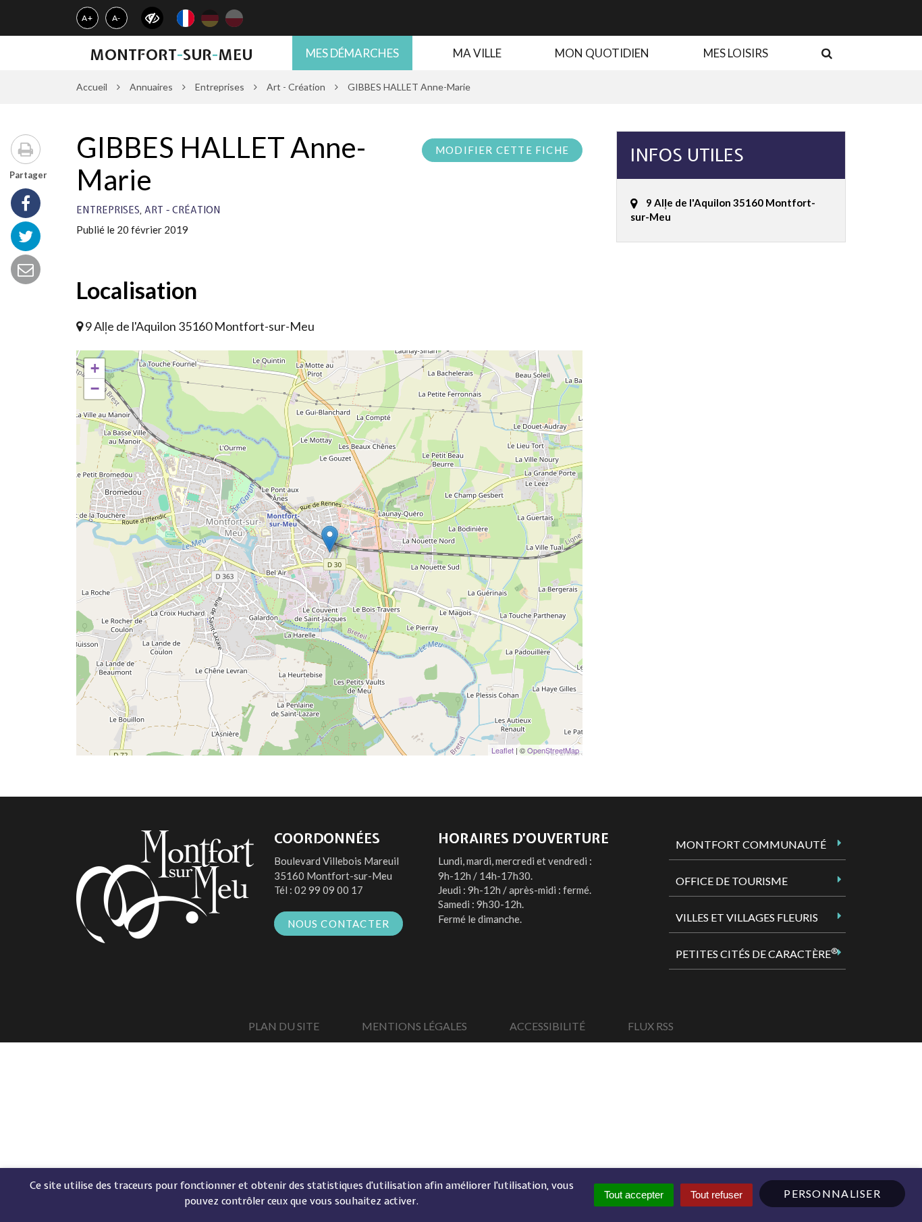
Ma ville (477, 53)
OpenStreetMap (553, 750)
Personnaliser (832, 1193)
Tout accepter (633, 1194)
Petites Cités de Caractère (757, 953)
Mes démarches (352, 53)
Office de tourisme (732, 880)
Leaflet (502, 750)
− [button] (94, 388)
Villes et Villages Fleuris (747, 917)
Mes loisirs (735, 53)
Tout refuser (716, 1194)
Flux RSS (651, 1025)
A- (116, 18)
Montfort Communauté (751, 844)
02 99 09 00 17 (328, 890)
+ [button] (94, 368)
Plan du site (283, 1025)
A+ (87, 18)
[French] (185, 18)
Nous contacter (339, 924)
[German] (210, 18)
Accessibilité (547, 1025)
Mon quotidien (602, 53)
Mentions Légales (414, 1025)
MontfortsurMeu (171, 55)
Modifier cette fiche (502, 150)
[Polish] (234, 18)
